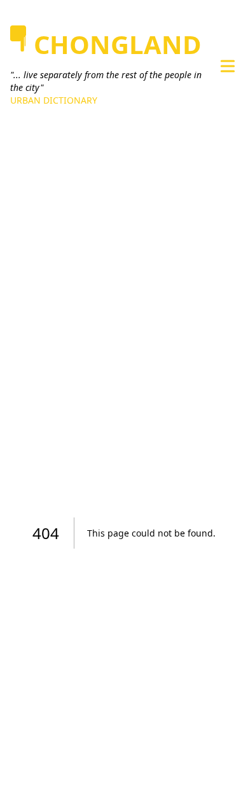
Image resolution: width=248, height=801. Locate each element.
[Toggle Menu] (227, 66)
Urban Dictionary (53, 100)
